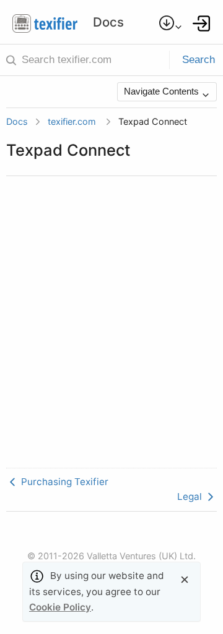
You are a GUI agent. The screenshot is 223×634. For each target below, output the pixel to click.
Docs (17, 121)
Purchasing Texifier (63, 482)
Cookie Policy (60, 607)
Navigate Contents (162, 91)
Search (198, 60)
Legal (190, 496)
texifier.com (72, 121)
